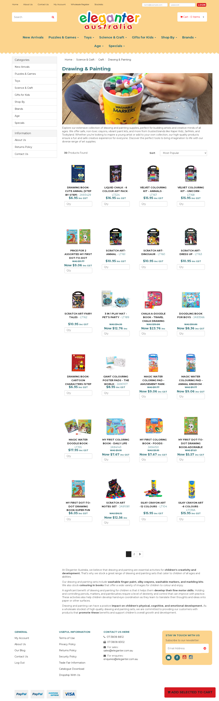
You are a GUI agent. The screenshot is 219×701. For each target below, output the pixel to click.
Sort (152, 153)
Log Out (20, 662)
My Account (60, 4)
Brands (188, 37)
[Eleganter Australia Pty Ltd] (109, 19)
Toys (88, 37)
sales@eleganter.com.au (118, 650)
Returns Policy (23, 147)
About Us (28, 4)
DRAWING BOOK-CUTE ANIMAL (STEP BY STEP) (78, 191)
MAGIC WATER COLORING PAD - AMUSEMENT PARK (152, 380)
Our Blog (20, 650)
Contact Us (43, 4)
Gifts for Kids (143, 37)
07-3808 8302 (116, 642)
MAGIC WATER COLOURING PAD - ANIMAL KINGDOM (190, 380)
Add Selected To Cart (191, 692)
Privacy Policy (67, 644)
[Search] (53, 17)
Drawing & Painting (119, 59)
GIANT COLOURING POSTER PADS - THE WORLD (116, 380)
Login (201, 5)
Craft (101, 59)
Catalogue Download (71, 668)
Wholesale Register (80, 4)
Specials (116, 46)
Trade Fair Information (72, 662)
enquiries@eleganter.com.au (121, 659)
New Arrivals (33, 37)
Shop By (168, 37)
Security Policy (68, 656)
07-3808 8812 (115, 636)
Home (15, 4)
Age (98, 46)
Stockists (98, 4)
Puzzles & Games (63, 37)
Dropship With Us (69, 675)
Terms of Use (67, 638)
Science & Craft (112, 37)
